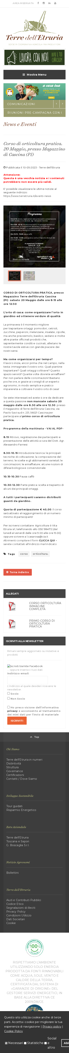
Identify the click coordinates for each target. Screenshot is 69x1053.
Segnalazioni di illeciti (20, 907)
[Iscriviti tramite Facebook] (25, 665)
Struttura (12, 767)
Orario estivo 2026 (26, 112)
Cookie (11, 923)
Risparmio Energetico (21, 810)
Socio (14, 693)
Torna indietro (18, 572)
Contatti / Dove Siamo (21, 779)
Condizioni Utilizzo (18, 915)
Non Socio (17, 698)
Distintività (13, 763)
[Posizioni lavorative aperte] (34, 57)
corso (24, 553)
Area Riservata (23, 3)
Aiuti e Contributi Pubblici (23, 900)
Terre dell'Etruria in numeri (24, 759)
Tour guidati (14, 806)
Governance (14, 771)
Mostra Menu (36, 74)
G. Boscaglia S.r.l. (17, 845)
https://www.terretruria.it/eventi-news (27, 195)
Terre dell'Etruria (17, 837)
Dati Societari (15, 919)
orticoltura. (40, 553)
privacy (12, 710)
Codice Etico (15, 904)
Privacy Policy (15, 911)
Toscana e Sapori (17, 841)
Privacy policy (52, 1026)
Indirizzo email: (18, 673)
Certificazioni (15, 775)
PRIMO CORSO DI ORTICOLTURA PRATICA (42, 623)
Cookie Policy (13, 1031)
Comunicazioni (21, 104)
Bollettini (12, 872)
